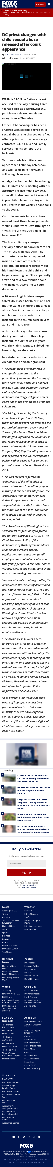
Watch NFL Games (10, 1082)
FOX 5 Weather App (33, 926)
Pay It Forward (30, 997)
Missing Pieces (8, 1058)
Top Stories (7, 952)
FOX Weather (30, 929)
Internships (29, 1062)
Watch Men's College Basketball (10, 1107)
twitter (24, 1137)
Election (27, 972)
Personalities (30, 1039)
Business (6, 935)
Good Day (30, 986)
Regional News (7, 960)
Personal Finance (9, 945)
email (39, 1137)
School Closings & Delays (32, 921)
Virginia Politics (30, 969)
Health (5, 942)
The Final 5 (7, 1037)
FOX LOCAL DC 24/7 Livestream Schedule (9, 1008)
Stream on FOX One (8, 1077)
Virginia (5, 914)
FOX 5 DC (27, 54)
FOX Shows (7, 997)
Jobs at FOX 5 (30, 1065)
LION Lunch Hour (32, 990)
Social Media (29, 1049)
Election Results (31, 975)
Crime (4, 929)
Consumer (6, 939)
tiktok (34, 1137)
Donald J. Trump (31, 979)
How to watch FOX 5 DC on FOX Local (10, 1001)
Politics (28, 959)
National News (8, 926)
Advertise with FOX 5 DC (32, 1025)
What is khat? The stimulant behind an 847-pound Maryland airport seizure (33, 817)
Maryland (6, 917)
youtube (13, 1137)
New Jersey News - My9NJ (10, 978)
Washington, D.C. (9, 910)
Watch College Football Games (9, 1086)
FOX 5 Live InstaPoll (33, 1021)
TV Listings (7, 990)
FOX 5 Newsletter (32, 1042)
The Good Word (9, 1050)
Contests (28, 1052)
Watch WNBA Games (8, 1118)
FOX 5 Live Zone (9, 1046)
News (34, 54)
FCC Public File (30, 1055)
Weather (29, 906)
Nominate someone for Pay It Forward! (33, 1001)
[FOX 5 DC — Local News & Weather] (10, 4)
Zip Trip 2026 (30, 1006)
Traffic (27, 917)
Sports (5, 932)
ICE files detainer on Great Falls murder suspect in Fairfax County (33, 790)
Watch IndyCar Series (8, 1101)
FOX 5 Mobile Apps (32, 1045)
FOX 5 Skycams (31, 914)
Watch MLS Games (10, 1123)
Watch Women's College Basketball (10, 1112)
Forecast (28, 910)
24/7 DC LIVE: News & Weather (11, 921)
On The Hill (7, 1040)
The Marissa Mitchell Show (8, 1025)
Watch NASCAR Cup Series (11, 1095)
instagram (29, 1137)
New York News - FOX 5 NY (10, 967)
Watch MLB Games (10, 1091)
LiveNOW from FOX (11, 993)
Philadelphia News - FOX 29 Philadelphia (11, 972)
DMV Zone (7, 1030)
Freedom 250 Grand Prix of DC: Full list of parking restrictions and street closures (33, 778)
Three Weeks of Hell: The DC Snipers (11, 1054)
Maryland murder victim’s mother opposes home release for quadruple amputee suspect (33, 829)
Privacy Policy (29, 885)
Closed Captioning (32, 1068)
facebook (19, 1137)
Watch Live (40, 5)
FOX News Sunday (10, 948)
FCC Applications (31, 1058)
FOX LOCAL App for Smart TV (33, 1031)
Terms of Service (28, 887)
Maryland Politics (31, 966)
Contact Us (29, 1036)
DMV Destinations (32, 993)
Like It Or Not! (8, 1033)
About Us (30, 1017)
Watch (6, 986)
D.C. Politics (29, 962)
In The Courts (8, 1043)
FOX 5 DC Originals (7, 1019)
